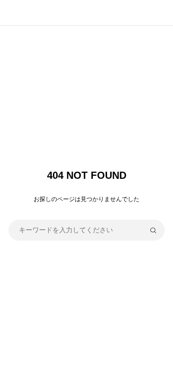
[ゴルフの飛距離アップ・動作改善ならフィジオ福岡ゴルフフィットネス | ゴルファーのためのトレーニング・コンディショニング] (90, 12)
